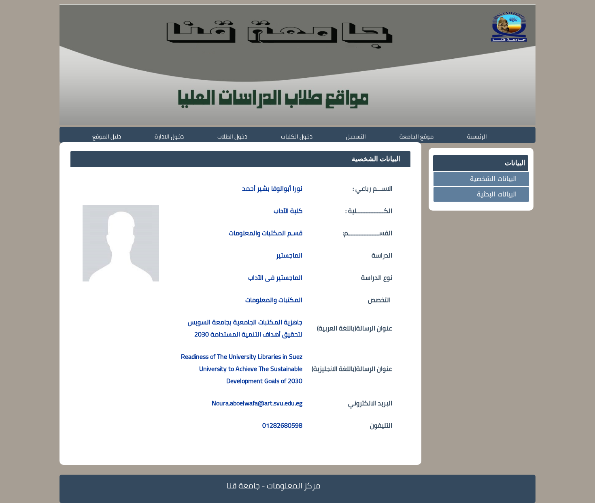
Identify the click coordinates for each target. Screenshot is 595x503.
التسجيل (356, 136)
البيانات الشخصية (493, 179)
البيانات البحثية (497, 194)
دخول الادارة (169, 136)
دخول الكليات (296, 136)
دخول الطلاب (232, 136)
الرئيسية (477, 136)
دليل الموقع (106, 136)
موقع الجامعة (417, 136)
